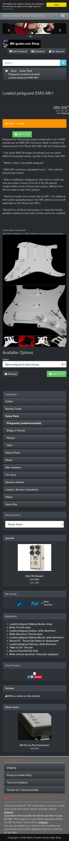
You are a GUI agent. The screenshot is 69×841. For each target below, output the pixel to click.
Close (56, 4)
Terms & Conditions (17, 782)
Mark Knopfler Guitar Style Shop (24, 15)
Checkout (39, 51)
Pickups (10, 438)
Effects (8, 460)
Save (39, 677)
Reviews (12, 374)
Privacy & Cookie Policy (19, 775)
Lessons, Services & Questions (21, 489)
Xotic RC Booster (34, 576)
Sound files (11, 504)
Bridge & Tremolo (15, 430)
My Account (57, 51)
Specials (9, 538)
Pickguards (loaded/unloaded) (24, 74)
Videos (9, 497)
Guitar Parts (25, 70)
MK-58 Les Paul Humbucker (34, 745)
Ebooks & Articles (14, 482)
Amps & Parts (12, 452)
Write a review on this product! (24, 696)
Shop (13, 70)
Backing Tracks (13, 408)
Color (6, 359)
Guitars (9, 401)
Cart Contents (19, 51)
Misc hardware (13, 467)
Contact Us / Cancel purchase (23, 790)
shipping (65, 113)
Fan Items (10, 474)
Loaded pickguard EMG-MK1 (23, 77)
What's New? (12, 707)
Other (9, 445)
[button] (7, 28)
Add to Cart (23, 134)
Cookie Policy (8, 9)
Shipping (11, 767)
